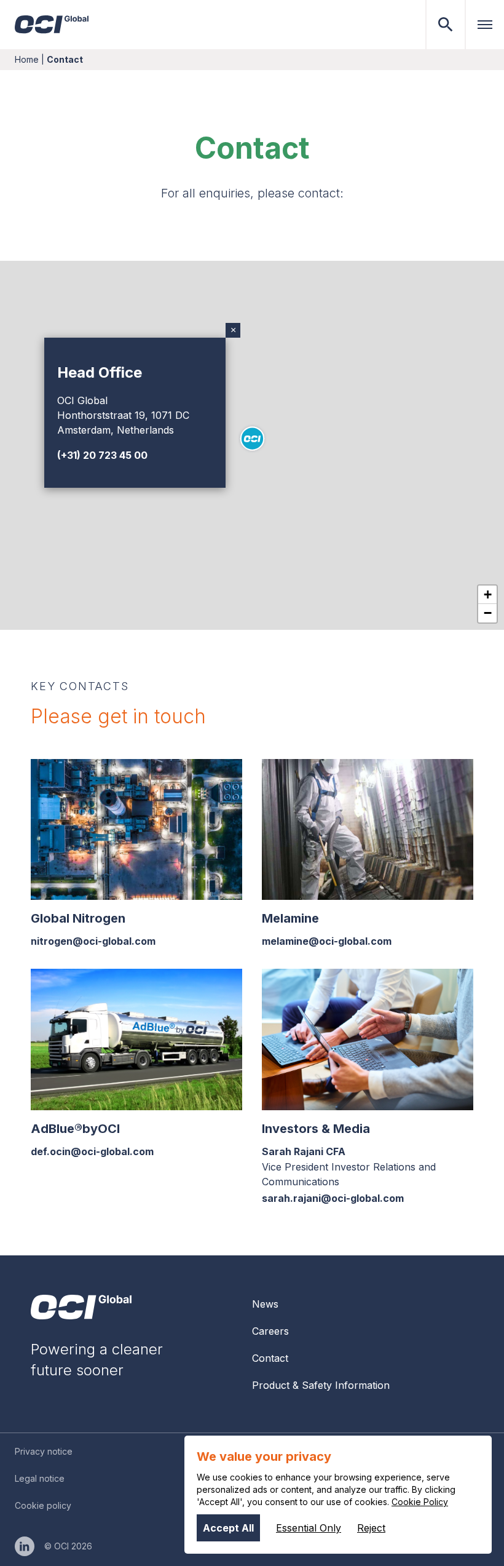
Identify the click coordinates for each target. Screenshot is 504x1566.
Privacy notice (44, 1451)
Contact (270, 1358)
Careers (270, 1331)
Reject (371, 1528)
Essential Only (308, 1528)
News (265, 1304)
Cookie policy (43, 1505)
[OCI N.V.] (81, 1307)
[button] (252, 439)
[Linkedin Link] (24, 1546)
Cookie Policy (420, 1501)
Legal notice (40, 1478)
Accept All (228, 1528)
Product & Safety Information (321, 1385)
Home (27, 59)
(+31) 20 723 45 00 (102, 455)
